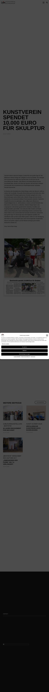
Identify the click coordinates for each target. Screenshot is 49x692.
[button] (47, 335)
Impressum (33, 356)
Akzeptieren (24, 347)
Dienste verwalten (5, 343)
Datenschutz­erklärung (25, 356)
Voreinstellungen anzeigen (24, 354)
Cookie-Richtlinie (17, 356)
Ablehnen (24, 350)
